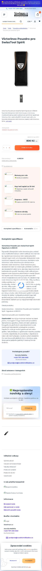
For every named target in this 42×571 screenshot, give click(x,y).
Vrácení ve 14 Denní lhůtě (12, 464)
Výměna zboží (8, 461)
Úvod (4, 28)
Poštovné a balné (10, 470)
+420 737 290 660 (15, 8)
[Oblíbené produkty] (39, 21)
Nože (9, 28)
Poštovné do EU (9, 473)
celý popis (9, 121)
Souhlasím (28, 560)
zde (29, 567)
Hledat (21, 21)
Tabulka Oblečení (10, 467)
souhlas (28, 549)
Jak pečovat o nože (11, 507)
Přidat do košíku (27, 147)
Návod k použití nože (12, 510)
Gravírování (8, 476)
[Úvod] (21, 14)
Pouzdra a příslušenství (20, 28)
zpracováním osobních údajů (24, 414)
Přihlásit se (28, 408)
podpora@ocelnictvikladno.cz (22, 363)
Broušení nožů (9, 504)
